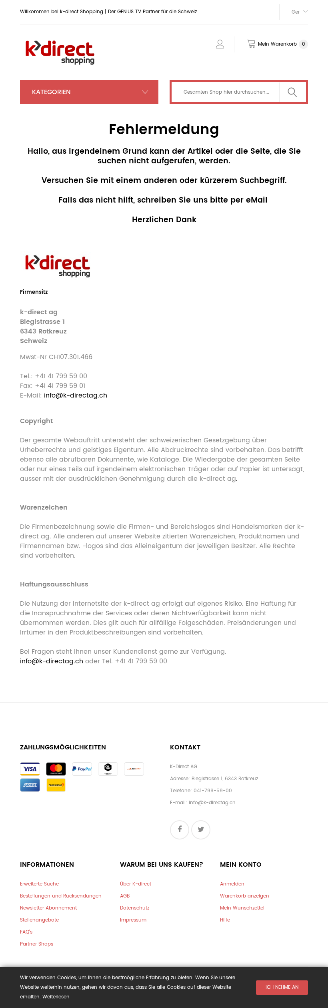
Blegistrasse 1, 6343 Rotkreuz (225, 779)
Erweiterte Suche (39, 884)
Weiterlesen (56, 997)
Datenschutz (134, 908)
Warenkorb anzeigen (244, 896)
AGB (125, 896)
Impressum (133, 920)
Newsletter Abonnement (48, 908)
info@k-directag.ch (75, 395)
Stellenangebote (39, 920)
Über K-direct (135, 884)
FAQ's (26, 932)
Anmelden (232, 884)
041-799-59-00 (213, 791)
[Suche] (292, 92)
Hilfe (225, 920)
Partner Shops (36, 944)
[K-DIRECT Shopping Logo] (60, 41)
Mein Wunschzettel (242, 908)
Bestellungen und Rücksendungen (61, 896)
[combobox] (239, 92)
